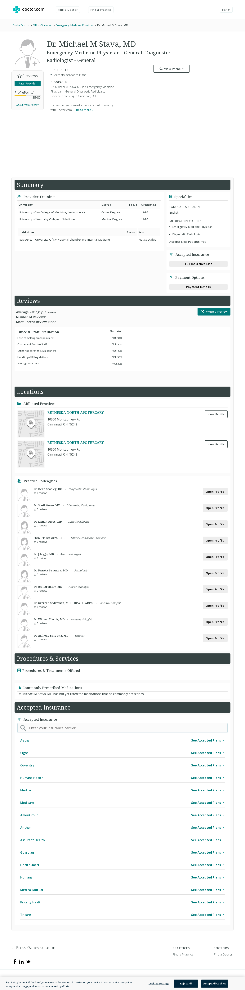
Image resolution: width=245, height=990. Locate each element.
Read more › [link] (84, 110)
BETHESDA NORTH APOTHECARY (75, 412)
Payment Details (198, 287)
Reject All (186, 983)
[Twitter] (28, 961)
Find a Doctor (68, 9)
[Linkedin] (21, 961)
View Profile (216, 414)
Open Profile (215, 491)
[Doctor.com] (28, 9)
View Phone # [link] (174, 69)
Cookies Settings (159, 983)
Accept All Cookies (214, 983)
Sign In (226, 9)
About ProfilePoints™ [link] (27, 105)
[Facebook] (14, 961)
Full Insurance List (198, 264)
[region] (122, 983)
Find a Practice (101, 9)
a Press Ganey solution (34, 947)
